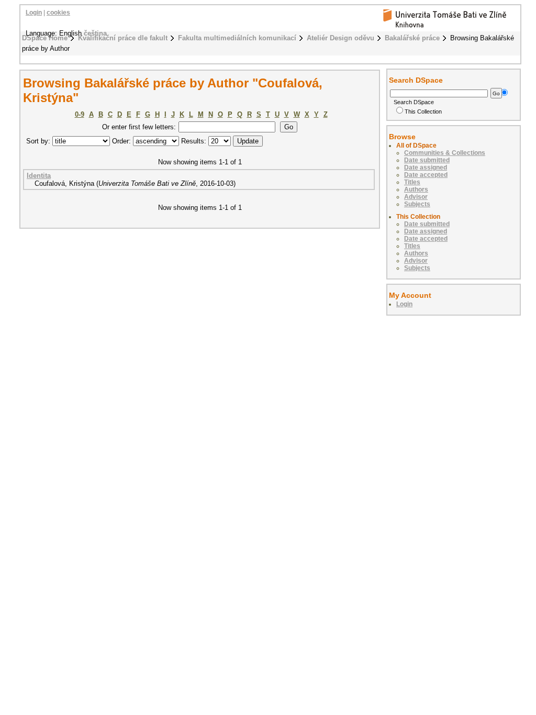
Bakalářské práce (412, 38)
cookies (58, 12)
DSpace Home (45, 38)
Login (34, 12)
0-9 (79, 114)
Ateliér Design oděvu (340, 38)
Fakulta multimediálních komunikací (237, 38)
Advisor (416, 196)
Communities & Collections (444, 153)
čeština (95, 33)
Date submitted (427, 160)
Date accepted (426, 174)
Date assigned (425, 167)
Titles (412, 182)
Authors (416, 189)
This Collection (423, 111)
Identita (39, 176)
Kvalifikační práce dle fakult (123, 38)
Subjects (417, 204)
